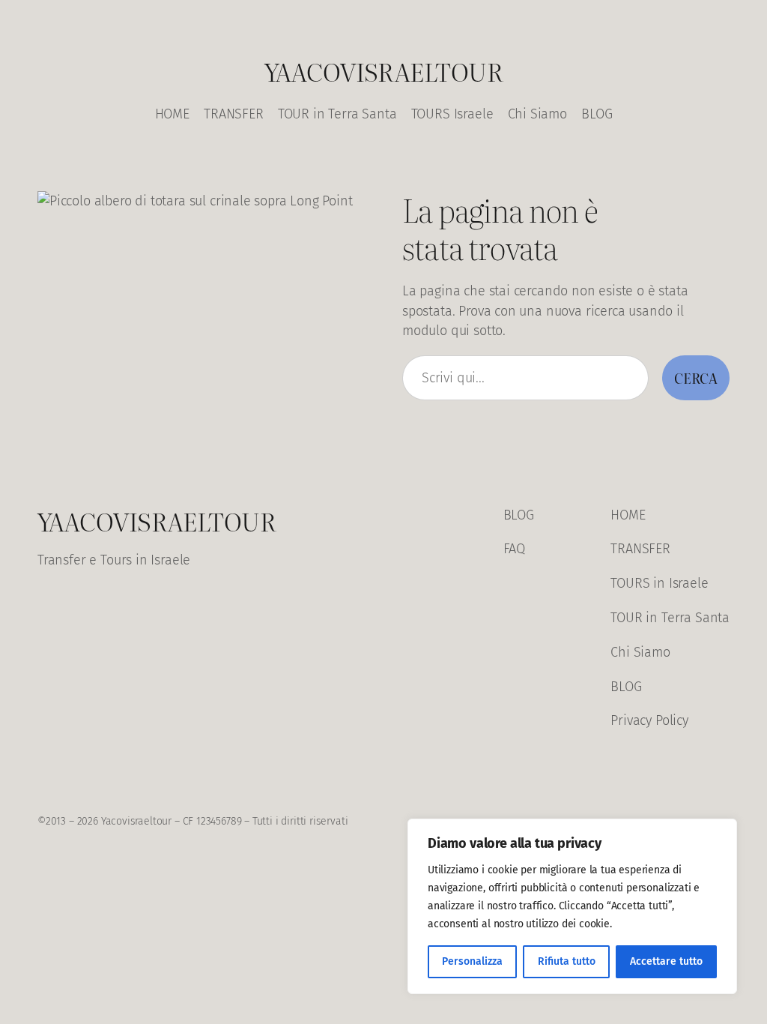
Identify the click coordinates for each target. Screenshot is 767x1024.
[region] (572, 906)
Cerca (696, 378)
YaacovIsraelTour (383, 70)
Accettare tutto (666, 961)
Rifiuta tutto (566, 961)
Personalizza (472, 961)
